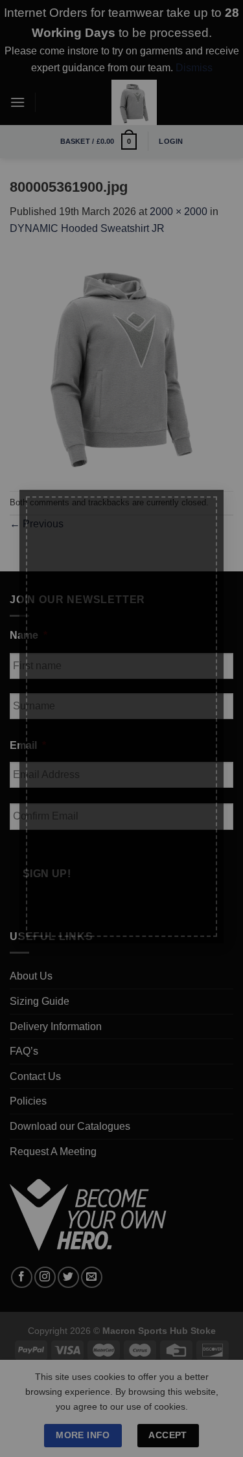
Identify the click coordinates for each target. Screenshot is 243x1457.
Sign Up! (65, 909)
